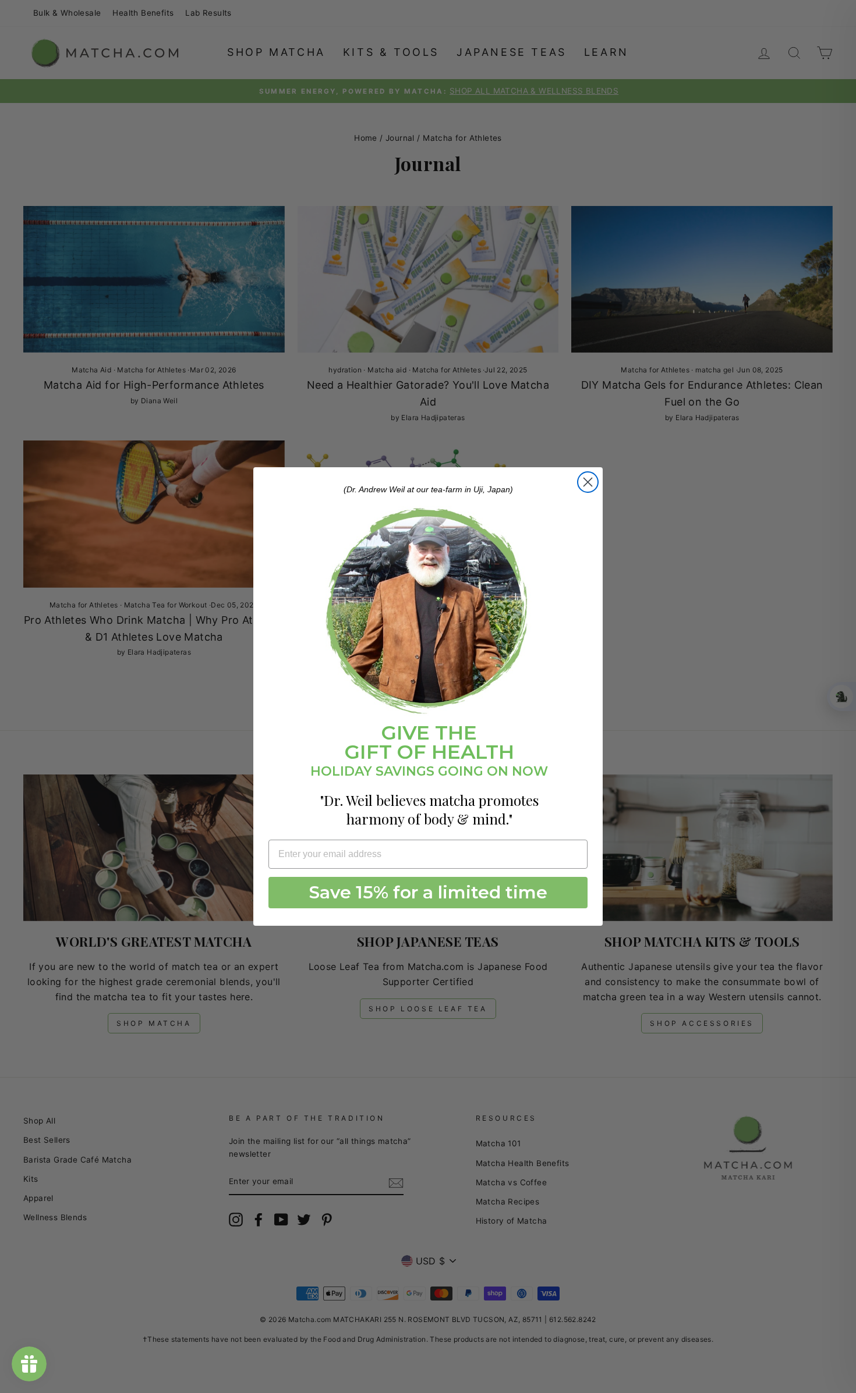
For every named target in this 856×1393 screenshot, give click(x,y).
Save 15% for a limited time (428, 892)
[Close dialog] (588, 482)
